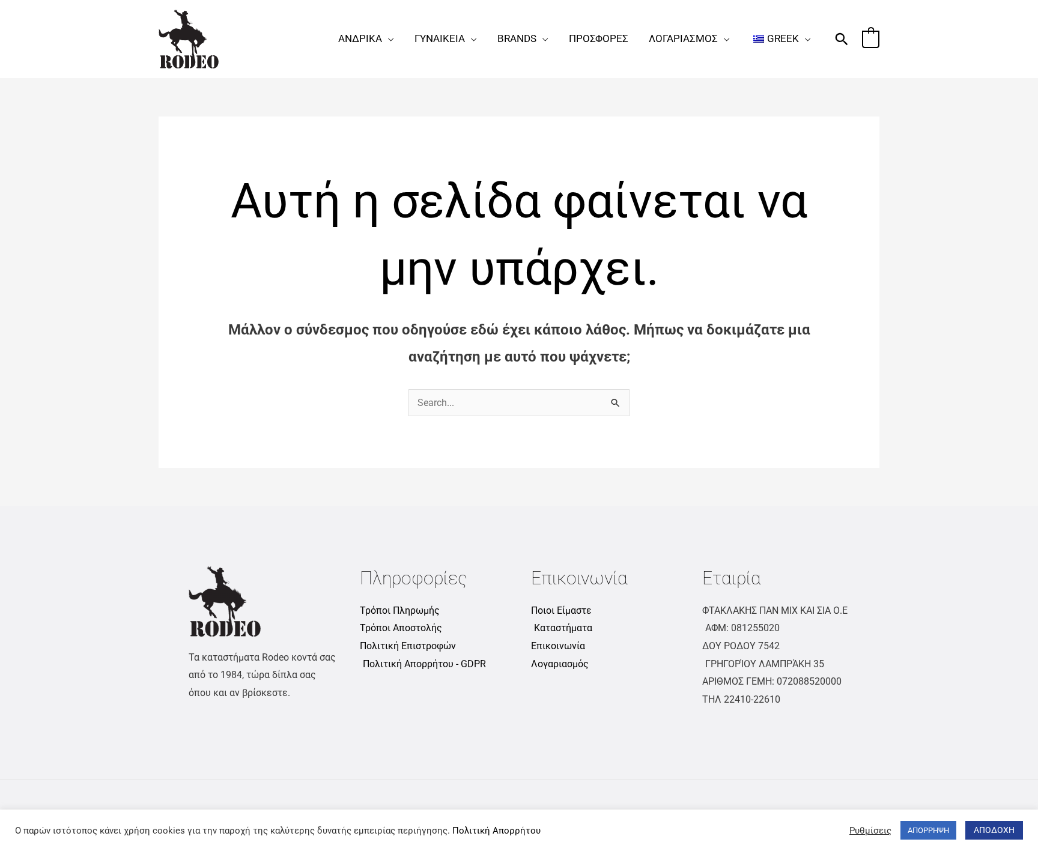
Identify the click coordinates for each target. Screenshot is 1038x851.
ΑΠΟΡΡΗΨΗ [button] (928, 830)
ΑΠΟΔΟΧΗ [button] (994, 830)
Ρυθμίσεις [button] (870, 830)
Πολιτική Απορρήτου (496, 830)
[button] (388, 38)
